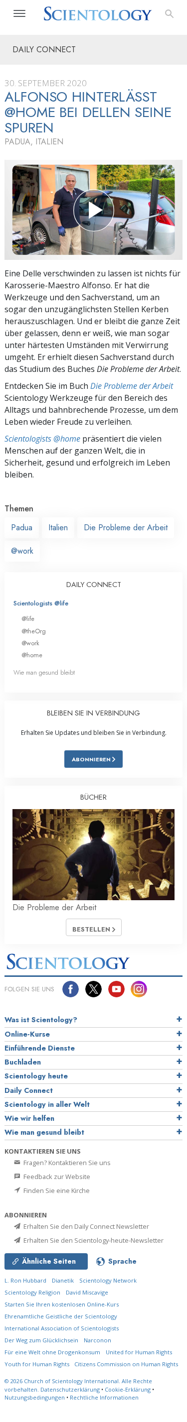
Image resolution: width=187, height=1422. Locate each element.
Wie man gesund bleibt (44, 672)
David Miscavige (87, 1292)
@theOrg (33, 631)
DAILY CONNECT (93, 585)
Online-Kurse (27, 1034)
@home (31, 655)
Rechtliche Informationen (104, 1397)
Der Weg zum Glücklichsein (41, 1340)
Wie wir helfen (29, 1118)
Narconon (97, 1340)
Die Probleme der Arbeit (131, 385)
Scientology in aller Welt (47, 1104)
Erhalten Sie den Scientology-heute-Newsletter (93, 1240)
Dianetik (63, 1280)
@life (27, 618)
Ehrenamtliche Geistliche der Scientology (60, 1316)
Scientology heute (36, 1076)
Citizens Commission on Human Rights (126, 1364)
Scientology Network (108, 1280)
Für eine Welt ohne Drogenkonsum (52, 1352)
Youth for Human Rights (37, 1364)
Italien (58, 527)
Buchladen (22, 1062)
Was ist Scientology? (40, 1020)
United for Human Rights (139, 1352)
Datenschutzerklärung (70, 1389)
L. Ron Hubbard (25, 1280)
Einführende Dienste (39, 1048)
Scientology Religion (32, 1292)
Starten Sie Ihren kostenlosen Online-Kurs (61, 1304)
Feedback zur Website (56, 1176)
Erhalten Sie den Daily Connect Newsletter (85, 1226)
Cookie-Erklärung (128, 1389)
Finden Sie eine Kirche (56, 1190)
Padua (21, 527)
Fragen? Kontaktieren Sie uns (66, 1162)
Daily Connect (28, 1090)
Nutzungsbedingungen (34, 1397)
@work (22, 551)
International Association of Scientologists (61, 1328)
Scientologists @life (40, 603)
